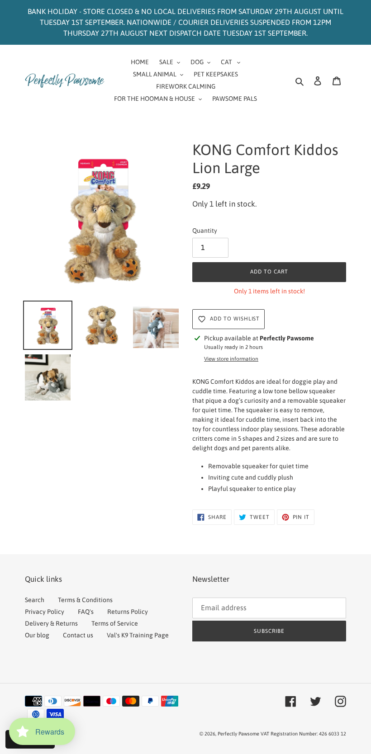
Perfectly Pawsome (239, 733)
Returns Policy (127, 611)
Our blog (37, 635)
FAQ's (86, 611)
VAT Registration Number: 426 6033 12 (303, 733)
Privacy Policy (44, 611)
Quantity (204, 230)
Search (34, 599)
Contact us (78, 635)
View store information (231, 359)
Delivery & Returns (51, 623)
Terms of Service (114, 623)
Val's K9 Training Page (138, 635)
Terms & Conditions (85, 599)
